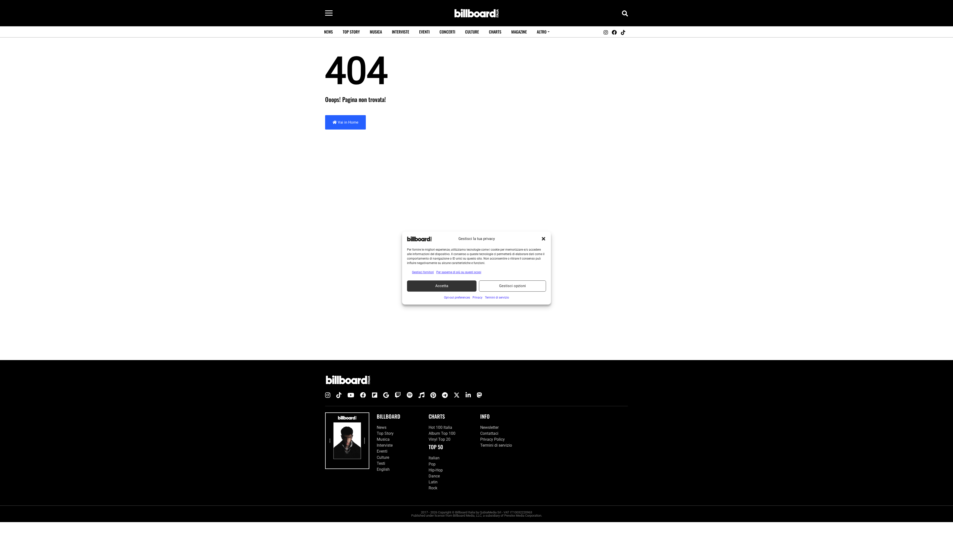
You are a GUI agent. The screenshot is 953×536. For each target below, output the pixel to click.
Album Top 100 (442, 433)
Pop (432, 464)
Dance (434, 476)
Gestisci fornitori (423, 272)
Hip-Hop (436, 470)
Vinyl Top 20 (439, 439)
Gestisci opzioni (512, 286)
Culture (472, 32)
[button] (543, 238)
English (383, 469)
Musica (376, 32)
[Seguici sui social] (605, 32)
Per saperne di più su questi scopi (458, 272)
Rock (433, 488)
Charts (495, 32)
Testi (381, 463)
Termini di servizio (496, 445)
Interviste (400, 32)
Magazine (519, 32)
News (328, 32)
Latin (433, 482)
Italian (434, 458)
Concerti (447, 32)
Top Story (351, 32)
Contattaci (489, 433)
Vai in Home (347, 122)
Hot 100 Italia (440, 427)
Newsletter (489, 427)
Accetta (441, 286)
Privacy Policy (492, 439)
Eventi (424, 32)
